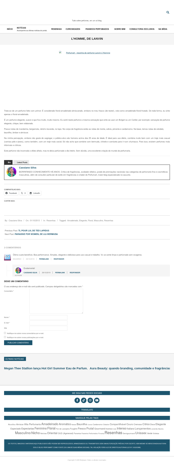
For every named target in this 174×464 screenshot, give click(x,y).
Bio (9, 162)
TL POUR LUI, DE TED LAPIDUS (34, 230)
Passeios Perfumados (90, 433)
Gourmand (99, 428)
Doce (152, 424)
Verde (149, 433)
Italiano (130, 428)
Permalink (44, 259)
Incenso (109, 428)
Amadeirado (72, 220)
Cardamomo (97, 424)
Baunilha (82, 424)
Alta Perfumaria (32, 424)
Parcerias (77, 433)
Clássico (106, 424)
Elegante (83, 220)
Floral (90, 220)
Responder (59, 259)
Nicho (35, 432)
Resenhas (51, 220)
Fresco (82, 428)
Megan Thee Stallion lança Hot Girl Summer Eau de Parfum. (46, 368)
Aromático (65, 424)
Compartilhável (118, 424)
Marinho (161, 429)
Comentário (9, 291)
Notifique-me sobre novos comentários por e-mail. (25, 333)
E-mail (7, 322)
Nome (7, 317)
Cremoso (138, 424)
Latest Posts (22, 162)
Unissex (141, 432)
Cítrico (146, 424)
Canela (90, 424)
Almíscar (20, 424)
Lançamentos (143, 428)
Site (5, 328)
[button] (168, 358)
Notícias (43, 433)
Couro (130, 424)
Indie (114, 429)
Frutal (90, 428)
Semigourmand (129, 433)
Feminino (41, 428)
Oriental (52, 433)
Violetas (156, 433)
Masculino (98, 220)
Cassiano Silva (27, 167)
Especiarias (27, 428)
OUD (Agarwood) (65, 433)
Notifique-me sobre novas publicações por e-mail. (25, 337)
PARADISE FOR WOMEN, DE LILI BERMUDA (36, 234)
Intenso (121, 428)
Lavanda (154, 429)
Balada (74, 424)
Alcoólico (12, 424)
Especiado (15, 428)
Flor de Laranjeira (62, 428)
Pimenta (101, 433)
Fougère (73, 428)
